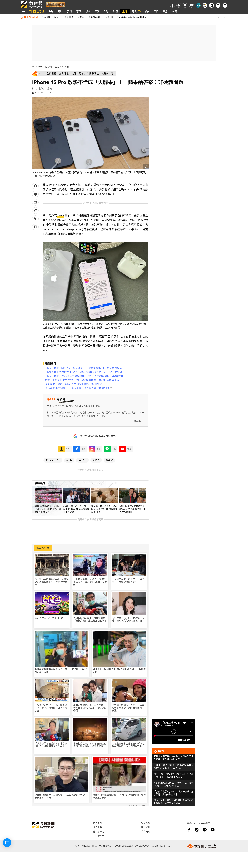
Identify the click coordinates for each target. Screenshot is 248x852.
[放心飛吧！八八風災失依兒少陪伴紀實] (55, 4)
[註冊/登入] (225, 5)
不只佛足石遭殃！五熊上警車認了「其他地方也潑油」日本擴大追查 (51, 708)
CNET (60, 215)
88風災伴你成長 (52, 17)
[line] (185, 5)
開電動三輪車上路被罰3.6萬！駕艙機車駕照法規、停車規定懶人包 (128, 745)
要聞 (69, 11)
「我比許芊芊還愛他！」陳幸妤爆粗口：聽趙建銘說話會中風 (51, 745)
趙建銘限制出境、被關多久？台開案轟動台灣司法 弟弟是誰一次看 (61, 796)
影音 (147, 11)
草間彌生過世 (36, 11)
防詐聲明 (97, 823)
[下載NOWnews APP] (211, 5)
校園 (174, 11)
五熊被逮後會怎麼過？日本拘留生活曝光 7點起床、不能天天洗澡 (90, 582)
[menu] (23, 11)
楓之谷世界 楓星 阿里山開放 (49, 618)
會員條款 (145, 823)
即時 (60, 11)
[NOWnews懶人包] (205, 5)
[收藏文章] (35, 227)
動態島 (96, 460)
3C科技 (65, 66)
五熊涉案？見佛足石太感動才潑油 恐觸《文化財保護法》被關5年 (128, 619)
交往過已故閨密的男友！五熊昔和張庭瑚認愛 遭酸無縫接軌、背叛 (128, 708)
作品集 (137, 420)
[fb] (172, 5)
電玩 (134, 11)
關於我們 (145, 827)
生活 (124, 11)
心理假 (109, 17)
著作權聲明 (98, 836)
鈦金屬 (109, 460)
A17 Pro (82, 460)
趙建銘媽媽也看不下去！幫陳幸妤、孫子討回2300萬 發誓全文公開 (89, 708)
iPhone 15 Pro (53, 460)
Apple (69, 460)
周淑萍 (39, 88)
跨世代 (70, 17)
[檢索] (218, 5)
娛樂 (88, 11)
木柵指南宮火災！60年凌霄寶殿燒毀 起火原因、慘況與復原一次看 (89, 745)
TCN (82, 17)
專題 (78, 11)
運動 (97, 11)
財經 (115, 11)
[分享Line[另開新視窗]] (35, 194)
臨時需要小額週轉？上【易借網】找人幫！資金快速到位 (119, 670)
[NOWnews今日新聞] (31, 4)
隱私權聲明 (98, 831)
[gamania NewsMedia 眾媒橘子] (201, 846)
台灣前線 (95, 17)
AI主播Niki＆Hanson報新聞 (133, 17)
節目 (156, 11)
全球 (106, 11)
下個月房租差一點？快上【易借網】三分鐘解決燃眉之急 (128, 580)
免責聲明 (97, 827)
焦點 (51, 11)
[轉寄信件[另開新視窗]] (35, 202)
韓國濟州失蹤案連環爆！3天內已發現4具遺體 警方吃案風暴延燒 (119, 796)
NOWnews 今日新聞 (42, 66)
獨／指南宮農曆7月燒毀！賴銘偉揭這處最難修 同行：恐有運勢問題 (51, 582)
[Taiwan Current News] (198, 5)
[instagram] (178, 5)
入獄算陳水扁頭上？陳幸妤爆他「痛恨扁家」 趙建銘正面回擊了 (90, 619)
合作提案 (145, 831)
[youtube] (191, 5)
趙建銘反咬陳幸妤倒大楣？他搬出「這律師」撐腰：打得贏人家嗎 (61, 670)
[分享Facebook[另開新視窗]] (35, 186)
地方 (165, 11)
